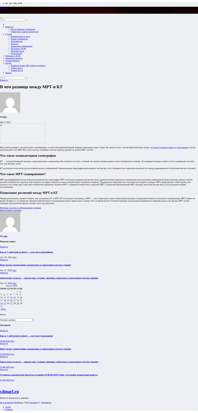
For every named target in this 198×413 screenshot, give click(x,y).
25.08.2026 (5, 367)
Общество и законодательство (24, 32)
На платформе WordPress (11, 402)
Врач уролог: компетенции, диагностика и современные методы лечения (35, 265)
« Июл (3, 309)
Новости (9, 27)
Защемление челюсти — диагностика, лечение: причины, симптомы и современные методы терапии (49, 278)
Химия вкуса (17, 70)
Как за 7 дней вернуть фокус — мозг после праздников (26, 252)
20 (11, 300)
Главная (9, 409)
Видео (8, 63)
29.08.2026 (5, 341)
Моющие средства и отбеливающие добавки (20, 208)
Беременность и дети (20, 36)
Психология (16, 53)
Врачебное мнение (13, 58)
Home (8, 407)
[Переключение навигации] (1, 17)
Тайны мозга (17, 68)
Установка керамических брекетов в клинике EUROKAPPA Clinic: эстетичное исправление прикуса (49, 375)
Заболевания (16, 41)
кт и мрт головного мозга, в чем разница (169, 147)
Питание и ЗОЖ (18, 48)
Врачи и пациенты (19, 39)
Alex (5, 117)
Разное (8, 73)
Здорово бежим (12, 61)
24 (1, 303)
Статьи (8, 34)
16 (21, 297)
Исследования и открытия (23, 29)
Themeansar (46, 402)
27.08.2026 (5, 354)
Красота (14, 44)
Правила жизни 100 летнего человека (28, 65)
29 (18, 303)
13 (11, 297)
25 (5, 303)
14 (14, 297)
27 (11, 303)
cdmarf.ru (4, 8)
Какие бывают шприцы (11, 210)
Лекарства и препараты (21, 46)
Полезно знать (17, 51)
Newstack (33, 402)
